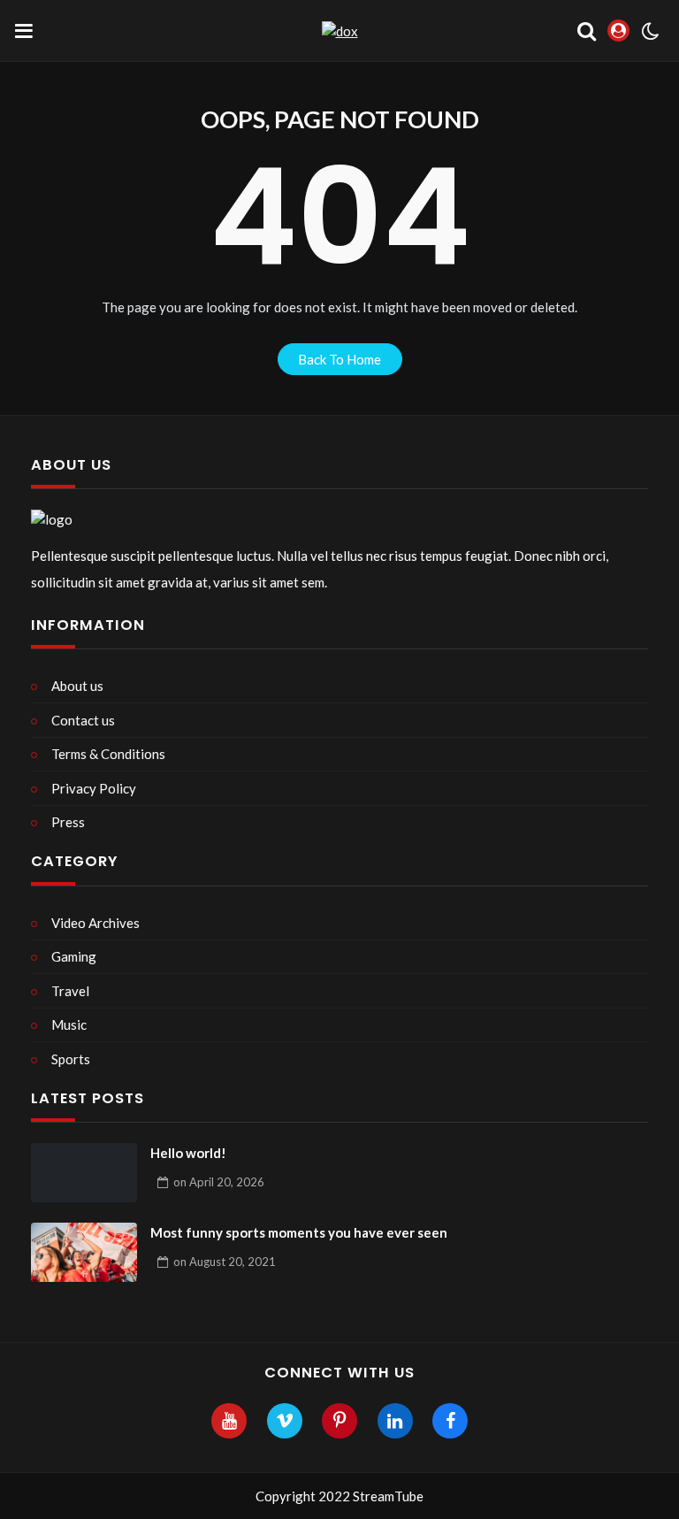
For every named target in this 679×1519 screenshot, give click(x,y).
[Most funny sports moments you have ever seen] (84, 1253)
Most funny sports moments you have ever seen (298, 1232)
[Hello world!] (84, 1173)
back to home (339, 359)
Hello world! (188, 1153)
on (218, 1182)
